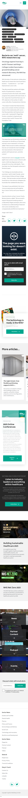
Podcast (4, 748)
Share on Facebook (19, 221)
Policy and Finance (7, 724)
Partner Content (6, 745)
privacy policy (16, 692)
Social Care (5, 730)
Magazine (4, 742)
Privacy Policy (6, 761)
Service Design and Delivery (9, 727)
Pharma (4, 721)
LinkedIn (4, 776)
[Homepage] (4, 3)
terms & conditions (11, 274)
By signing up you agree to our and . (14, 275)
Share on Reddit (24, 221)
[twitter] (17, 784)
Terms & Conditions (7, 763)
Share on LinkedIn (9, 221)
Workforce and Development (10, 735)
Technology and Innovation (9, 733)
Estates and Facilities (7, 716)
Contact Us (5, 771)
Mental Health (6, 719)
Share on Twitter (14, 221)
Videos (4, 751)
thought (17, 158)
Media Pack (5, 758)
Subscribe (4, 773)
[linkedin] (12, 784)
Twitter (4, 779)
